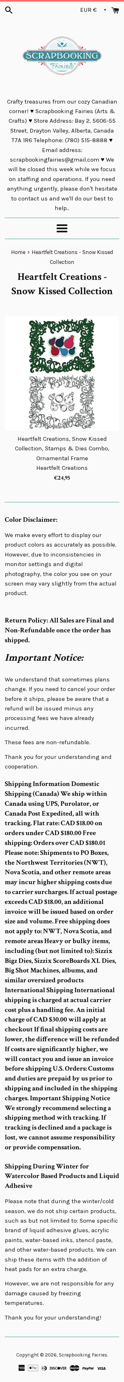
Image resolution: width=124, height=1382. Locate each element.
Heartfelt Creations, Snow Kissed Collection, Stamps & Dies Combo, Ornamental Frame (62, 448)
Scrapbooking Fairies (83, 1355)
